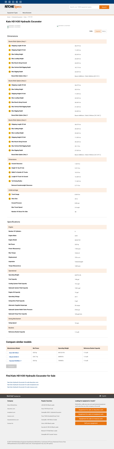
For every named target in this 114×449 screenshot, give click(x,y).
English (104, 396)
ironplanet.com (11, 412)
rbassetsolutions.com (13, 419)
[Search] (104, 7)
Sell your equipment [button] (91, 423)
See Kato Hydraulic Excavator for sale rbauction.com (22, 382)
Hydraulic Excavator (17, 17)
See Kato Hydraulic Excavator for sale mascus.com (22, 387)
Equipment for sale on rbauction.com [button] (91, 410)
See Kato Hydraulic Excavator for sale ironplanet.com (23, 384)
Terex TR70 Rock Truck (47, 408)
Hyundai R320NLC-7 (15, 361)
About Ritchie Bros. (12, 405)
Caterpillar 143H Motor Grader (49, 419)
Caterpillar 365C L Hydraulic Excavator (51, 412)
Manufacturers (27, 13)
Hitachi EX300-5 (14, 357)
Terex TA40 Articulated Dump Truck (50, 416)
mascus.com (10, 416)
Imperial (98, 31)
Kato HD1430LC (14, 353)
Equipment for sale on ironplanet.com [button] (91, 414)
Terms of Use (62, 441)
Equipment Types (12, 13)
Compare (11, 366)
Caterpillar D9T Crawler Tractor (49, 434)
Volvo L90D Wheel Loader (47, 423)
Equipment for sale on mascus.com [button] (91, 419)
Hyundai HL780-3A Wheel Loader (49, 427)
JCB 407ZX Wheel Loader (47, 405)
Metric (104, 31)
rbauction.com (11, 408)
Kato (25, 17)
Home (8, 17)
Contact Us (17, 396)
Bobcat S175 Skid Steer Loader (49, 430)
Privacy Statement (54, 441)
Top (111, 446)
